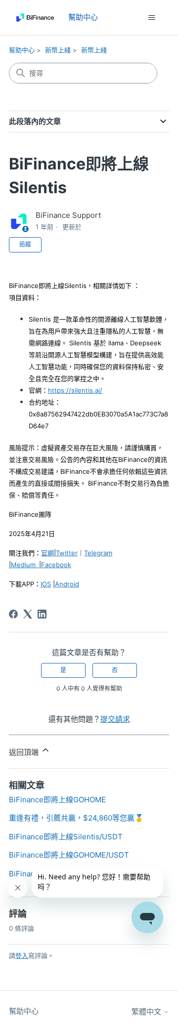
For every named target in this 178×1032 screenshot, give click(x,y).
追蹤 (25, 244)
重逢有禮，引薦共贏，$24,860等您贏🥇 (76, 818)
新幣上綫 (58, 50)
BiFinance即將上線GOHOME (57, 799)
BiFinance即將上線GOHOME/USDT (69, 855)
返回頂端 (25, 752)
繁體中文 (147, 1011)
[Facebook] (13, 614)
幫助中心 (22, 50)
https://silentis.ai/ (75, 390)
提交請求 (115, 719)
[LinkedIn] (42, 614)
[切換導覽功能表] (151, 18)
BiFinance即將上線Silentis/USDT (66, 836)
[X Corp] (27, 614)
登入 (21, 955)
